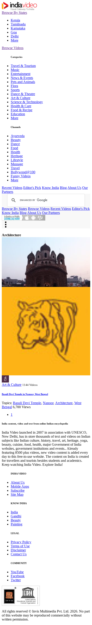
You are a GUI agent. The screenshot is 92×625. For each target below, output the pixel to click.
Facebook (18, 576)
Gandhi (16, 516)
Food (14, 148)
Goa (14, 32)
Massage (17, 164)
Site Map (17, 494)
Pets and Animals (23, 82)
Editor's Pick (32, 188)
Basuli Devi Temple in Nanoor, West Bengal (25, 394)
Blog (63, 188)
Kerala (15, 20)
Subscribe (18, 490)
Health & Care (21, 106)
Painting (16, 524)
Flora (14, 86)
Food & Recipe (21, 110)
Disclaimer (18, 550)
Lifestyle (17, 160)
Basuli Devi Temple (27, 403)
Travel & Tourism (23, 66)
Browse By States (14, 13)
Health (15, 152)
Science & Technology (27, 102)
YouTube (17, 572)
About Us (74, 188)
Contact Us (19, 554)
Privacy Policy (21, 542)
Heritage (17, 156)
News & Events (22, 78)
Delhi (15, 36)
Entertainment (20, 74)
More (14, 40)
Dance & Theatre (23, 94)
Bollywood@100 (23, 172)
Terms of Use (20, 546)
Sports (15, 90)
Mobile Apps (20, 486)
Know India (50, 188)
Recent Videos (12, 188)
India (14, 512)
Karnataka (18, 28)
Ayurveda (18, 136)
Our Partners (51, 213)
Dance (15, 144)
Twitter (16, 580)
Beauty (16, 140)
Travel (15, 168)
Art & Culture (20, 98)
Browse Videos (12, 48)
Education (18, 114)
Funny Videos (21, 176)
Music (15, 70)
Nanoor (48, 403)
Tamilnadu (18, 24)
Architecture (64, 403)
